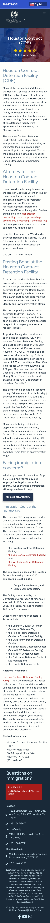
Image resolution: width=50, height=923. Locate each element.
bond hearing (39, 220)
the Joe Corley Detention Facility (26, 554)
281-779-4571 (10, 4)
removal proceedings (29, 217)
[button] (24, 792)
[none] (38, 792)
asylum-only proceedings (17, 220)
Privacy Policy (34, 910)
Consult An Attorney (18, 497)
